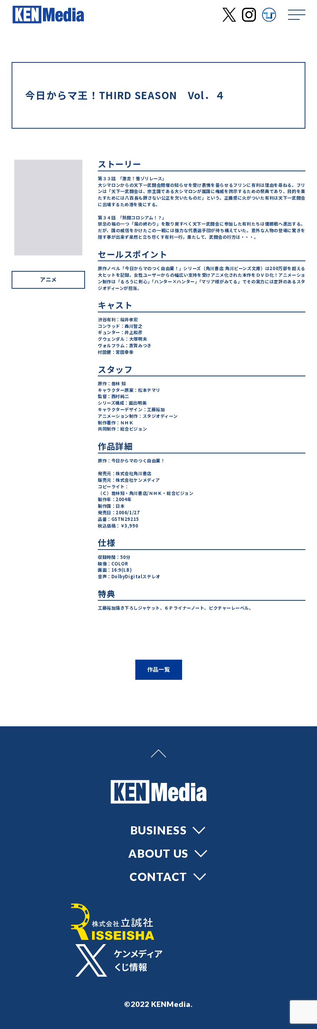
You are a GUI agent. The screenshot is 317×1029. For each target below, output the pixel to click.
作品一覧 (158, 669)
